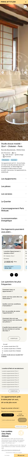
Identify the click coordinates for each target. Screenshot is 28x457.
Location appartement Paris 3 (10, 375)
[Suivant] (25, 72)
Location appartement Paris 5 (10, 380)
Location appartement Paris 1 (10, 371)
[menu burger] (25, 2)
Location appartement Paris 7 (10, 384)
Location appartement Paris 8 (10, 386)
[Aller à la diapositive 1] (11, 245)
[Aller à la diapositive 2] (13, 245)
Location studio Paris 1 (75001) (12, 348)
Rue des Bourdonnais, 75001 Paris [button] (13, 150)
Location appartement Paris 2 (10, 373)
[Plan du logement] (24, 137)
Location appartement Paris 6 (10, 382)
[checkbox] (25, 6)
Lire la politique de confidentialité (11, 450)
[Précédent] (2, 72)
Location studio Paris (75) (11, 346)
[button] (14, 179)
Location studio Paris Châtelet (12, 351)
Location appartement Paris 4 (10, 378)
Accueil (5, 344)
